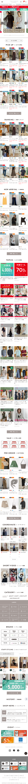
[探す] (25, 1)
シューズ (6, 619)
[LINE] (14, 751)
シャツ (24, 611)
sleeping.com (4, 4)
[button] (2, 23)
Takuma (24, 670)
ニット (5, 611)
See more (14, 559)
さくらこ (5, 670)
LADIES (14, 602)
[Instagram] (10, 751)
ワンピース (24, 606)
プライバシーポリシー (8, 777)
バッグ (24, 615)
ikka (4, 669)
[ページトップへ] (25, 753)
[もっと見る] (14, 693)
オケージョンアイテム (5, 607)
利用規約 (16, 775)
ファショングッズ (15, 620)
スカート (15, 615)
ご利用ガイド (15, 777)
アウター (15, 606)
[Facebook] (18, 751)
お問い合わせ (21, 777)
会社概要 (7, 775)
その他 (24, 619)
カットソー (15, 611)
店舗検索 (11, 775)
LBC (10, 4)
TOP (14, 4)
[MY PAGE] (20, 1)
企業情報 (21, 775)
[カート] (23, 1)
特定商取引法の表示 (14, 779)
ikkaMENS (18, 4)
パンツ (5, 615)
